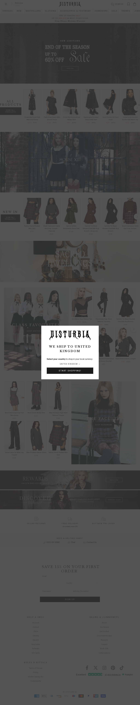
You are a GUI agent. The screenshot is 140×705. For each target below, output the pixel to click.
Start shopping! (70, 371)
